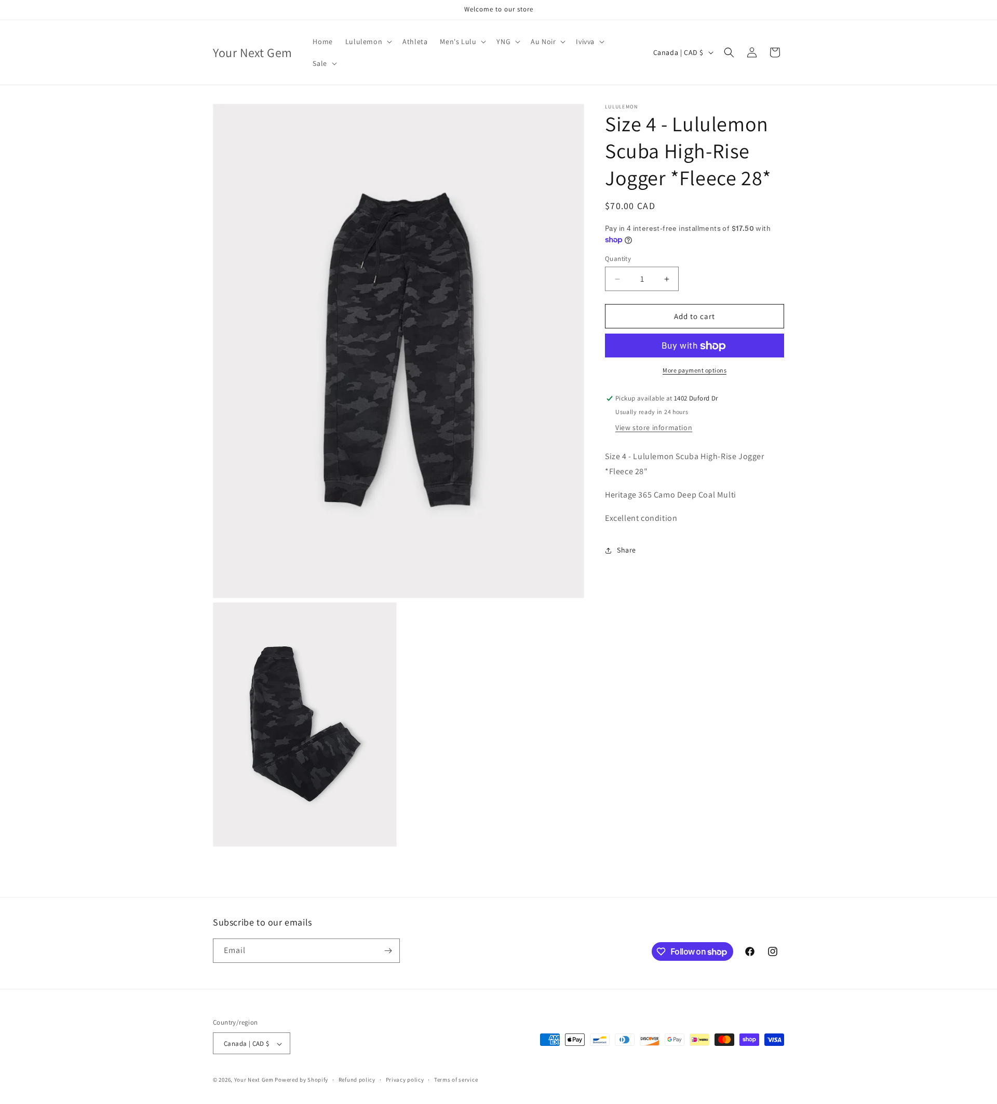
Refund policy (357, 1079)
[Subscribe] (387, 951)
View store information (653, 427)
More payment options (694, 371)
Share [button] (626, 550)
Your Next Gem (254, 1080)
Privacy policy (405, 1079)
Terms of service (456, 1079)
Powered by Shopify (301, 1080)
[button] (367, 41)
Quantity (618, 258)
